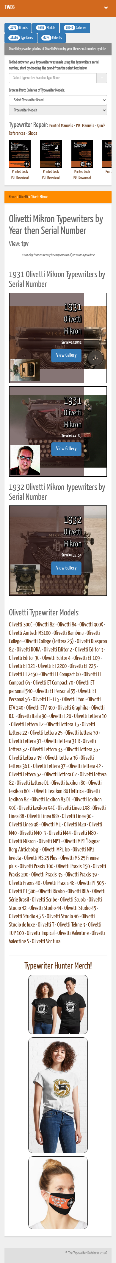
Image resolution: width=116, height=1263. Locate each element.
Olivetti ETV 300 (40, 708)
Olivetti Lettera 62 (60, 775)
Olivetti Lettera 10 (90, 716)
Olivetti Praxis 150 (73, 866)
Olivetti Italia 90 (32, 716)
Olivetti (23, 197)
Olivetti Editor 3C (24, 658)
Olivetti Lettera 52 (25, 775)
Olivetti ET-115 (46, 699)
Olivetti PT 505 (90, 883)
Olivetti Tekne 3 (71, 925)
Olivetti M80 (85, 833)
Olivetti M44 (60, 833)
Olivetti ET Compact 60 (60, 674)
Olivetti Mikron (22, 841)
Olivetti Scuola (73, 900)
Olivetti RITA (78, 891)
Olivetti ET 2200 (52, 666)
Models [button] (46, 28)
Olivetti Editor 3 (89, 650)
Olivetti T (46, 925)
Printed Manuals (61, 126)
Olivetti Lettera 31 (25, 741)
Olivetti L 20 (60, 716)
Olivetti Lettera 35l (25, 758)
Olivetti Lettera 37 (49, 766)
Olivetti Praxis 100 (36, 866)
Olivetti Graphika (73, 708)
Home (12, 197)
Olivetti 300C (20, 625)
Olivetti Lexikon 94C (37, 808)
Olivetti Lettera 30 (81, 733)
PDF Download (20, 178)
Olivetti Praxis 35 (46, 875)
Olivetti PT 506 (22, 891)
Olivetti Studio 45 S (26, 916)
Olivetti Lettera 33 (46, 749)
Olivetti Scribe (44, 900)
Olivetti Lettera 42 (84, 766)
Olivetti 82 (44, 625)
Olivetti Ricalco (51, 891)
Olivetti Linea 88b (43, 816)
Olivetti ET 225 (83, 666)
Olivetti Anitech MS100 (30, 633)
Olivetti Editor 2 (58, 650)
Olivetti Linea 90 (76, 816)
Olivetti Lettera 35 (81, 749)
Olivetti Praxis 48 (58, 883)
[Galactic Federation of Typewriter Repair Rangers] (58, 1095)
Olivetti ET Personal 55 (55, 691)
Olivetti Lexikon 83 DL (51, 800)
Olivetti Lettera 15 (62, 724)
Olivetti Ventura (46, 941)
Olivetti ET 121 (22, 666)
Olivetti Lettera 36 (61, 758)
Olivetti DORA (29, 650)
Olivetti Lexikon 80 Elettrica (59, 791)
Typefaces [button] (21, 38)
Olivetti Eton (73, 699)
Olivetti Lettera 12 (27, 724)
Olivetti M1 (51, 825)
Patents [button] (52, 38)
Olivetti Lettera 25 (46, 733)
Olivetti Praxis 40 (24, 883)
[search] (58, 100)
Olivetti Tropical (40, 933)
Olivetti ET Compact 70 (53, 683)
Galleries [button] (76, 28)
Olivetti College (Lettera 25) (49, 641)
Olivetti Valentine (73, 933)
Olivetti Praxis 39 (81, 875)
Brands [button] (19, 28)
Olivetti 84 (66, 625)
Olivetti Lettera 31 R (62, 741)
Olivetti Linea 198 (74, 808)
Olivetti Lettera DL (32, 783)
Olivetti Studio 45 (80, 908)
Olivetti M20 (75, 825)
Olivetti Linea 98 (23, 825)
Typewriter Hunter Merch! (58, 966)
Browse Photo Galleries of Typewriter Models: (37, 90)
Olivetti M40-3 (33, 833)
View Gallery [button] (66, 355)
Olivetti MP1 (49, 841)
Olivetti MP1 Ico (56, 850)
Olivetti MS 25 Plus (40, 858)
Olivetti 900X (91, 625)
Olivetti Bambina (69, 633)
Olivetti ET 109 (86, 658)
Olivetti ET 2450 (23, 674)
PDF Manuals (85, 126)
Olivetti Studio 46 (63, 916)
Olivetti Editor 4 (56, 658)
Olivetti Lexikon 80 (68, 783)
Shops (32, 133)
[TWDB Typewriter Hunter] (58, 1004)
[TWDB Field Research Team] (58, 1192)
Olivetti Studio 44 (45, 908)
